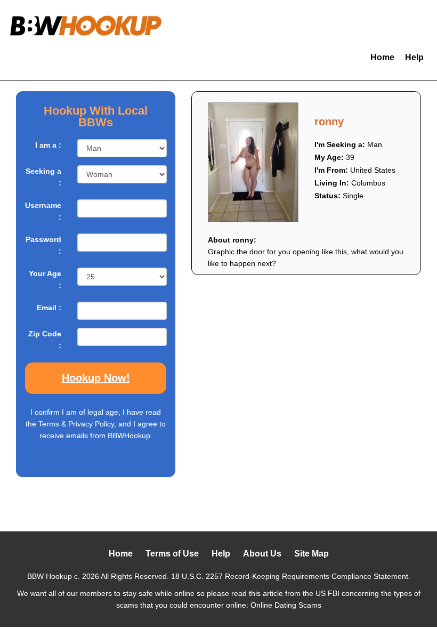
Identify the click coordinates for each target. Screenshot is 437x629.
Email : (49, 307)
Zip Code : (44, 339)
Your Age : (45, 279)
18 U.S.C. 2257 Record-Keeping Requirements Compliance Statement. (290, 576)
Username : (43, 211)
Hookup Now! (96, 378)
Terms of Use (172, 553)
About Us (262, 553)
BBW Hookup (49, 576)
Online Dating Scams (285, 605)
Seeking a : (43, 177)
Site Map (311, 553)
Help (414, 57)
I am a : (48, 145)
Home (382, 57)
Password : (43, 245)
